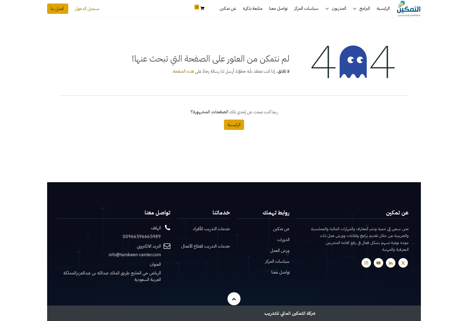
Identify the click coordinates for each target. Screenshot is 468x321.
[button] (233, 298)
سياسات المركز (277, 261)
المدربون (339, 8)
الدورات (283, 239)
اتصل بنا (58, 8)
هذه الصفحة (183, 71)
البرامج (364, 8)
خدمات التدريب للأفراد (211, 229)
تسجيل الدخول (87, 8)
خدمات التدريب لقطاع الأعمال (205, 246)
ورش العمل (280, 250)
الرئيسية (233, 124)
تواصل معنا (280, 272)
